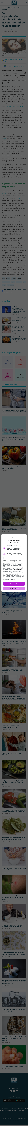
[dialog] (14, 563)
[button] (14, 558)
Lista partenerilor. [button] (18, 569)
